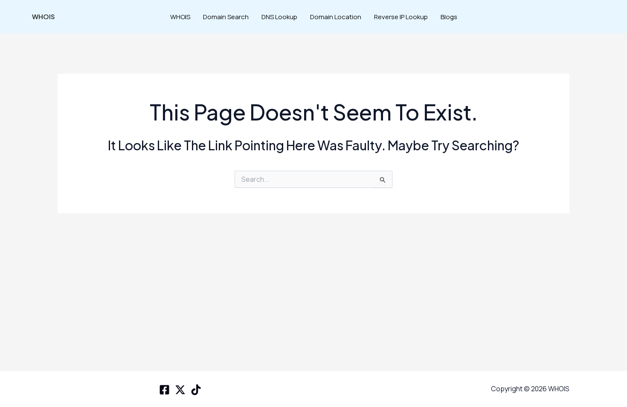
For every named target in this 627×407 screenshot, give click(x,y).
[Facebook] (164, 389)
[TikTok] (196, 389)
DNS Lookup (279, 16)
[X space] (180, 389)
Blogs (449, 16)
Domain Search (226, 16)
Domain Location (335, 16)
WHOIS (43, 16)
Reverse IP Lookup (401, 16)
